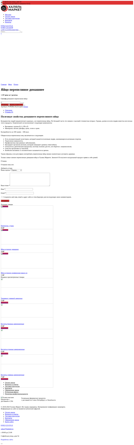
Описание (8, 110)
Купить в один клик (16, 104)
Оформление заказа (12, 390)
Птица (16, 84)
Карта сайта (9, 422)
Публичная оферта (11, 392)
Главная (3, 84)
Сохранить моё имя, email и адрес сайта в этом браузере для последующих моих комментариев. (37, 197)
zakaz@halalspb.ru (7, 429)
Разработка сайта (7, 439)
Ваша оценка (6, 170)
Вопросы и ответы (11, 414)
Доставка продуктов (12, 18)
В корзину (5, 104)
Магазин (8, 15)
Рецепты (8, 22)
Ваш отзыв (5, 185)
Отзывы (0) (9, 112)
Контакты (8, 20)
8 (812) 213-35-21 (7, 26)
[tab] (69, 110)
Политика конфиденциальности (16, 394)
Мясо (10, 84)
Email (3, 193)
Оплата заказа (10, 16)
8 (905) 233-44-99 (9, 28)
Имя (3, 189)
